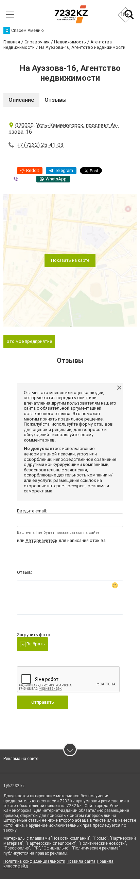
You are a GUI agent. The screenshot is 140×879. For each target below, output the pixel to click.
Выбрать (35, 643)
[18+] (71, 14)
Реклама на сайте (20, 758)
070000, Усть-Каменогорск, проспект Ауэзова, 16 (63, 128)
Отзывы (56, 100)
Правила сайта (81, 861)
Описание (21, 100)
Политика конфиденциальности (34, 861)
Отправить (42, 702)
